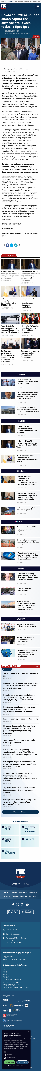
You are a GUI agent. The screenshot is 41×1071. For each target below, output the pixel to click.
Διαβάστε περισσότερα (18, 1048)
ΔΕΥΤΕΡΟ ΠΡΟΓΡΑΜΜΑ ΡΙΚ (13, 982)
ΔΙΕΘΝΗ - (5, 714)
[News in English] (10, 853)
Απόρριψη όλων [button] (22, 1062)
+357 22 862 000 (11, 930)
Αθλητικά (7, 896)
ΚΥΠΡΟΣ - (5, 678)
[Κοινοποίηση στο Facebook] (7, 245)
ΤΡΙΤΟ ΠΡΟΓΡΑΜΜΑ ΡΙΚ (11, 985)
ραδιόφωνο (28, 1)
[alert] (16, 1049)
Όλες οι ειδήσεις (20, 812)
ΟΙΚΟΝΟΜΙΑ (21, 471)
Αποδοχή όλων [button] (9, 1062)
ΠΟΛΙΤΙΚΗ (36, 37)
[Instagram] (22, 905)
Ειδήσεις (14, 892)
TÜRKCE (26, 884)
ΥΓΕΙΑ (21, 522)
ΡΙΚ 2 (5, 972)
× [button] (29, 1031)
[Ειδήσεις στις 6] (10, 841)
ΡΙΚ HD (5, 974)
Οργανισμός (33, 896)
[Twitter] (17, 905)
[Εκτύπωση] (19, 245)
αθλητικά (36, 1)
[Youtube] (27, 905)
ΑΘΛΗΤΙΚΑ (21, 619)
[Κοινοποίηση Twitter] (11, 245)
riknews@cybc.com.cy (13, 934)
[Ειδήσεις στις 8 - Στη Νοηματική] (29, 829)
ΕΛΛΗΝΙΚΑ (16, 884)
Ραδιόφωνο (33, 892)
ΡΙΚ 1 (5, 969)
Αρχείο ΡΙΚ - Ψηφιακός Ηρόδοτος (14, 959)
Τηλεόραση (23, 892)
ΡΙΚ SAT (5, 977)
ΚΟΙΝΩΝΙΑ (21, 374)
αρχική (3, 1)
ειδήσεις (11, 1)
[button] (5, 1052)
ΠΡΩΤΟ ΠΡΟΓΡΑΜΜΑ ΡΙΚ (12, 980)
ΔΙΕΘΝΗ (21, 569)
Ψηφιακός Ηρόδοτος (19, 896)
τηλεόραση (19, 1)
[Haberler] (29, 841)
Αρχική (6, 892)
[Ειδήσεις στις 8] (10, 829)
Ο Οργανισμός (7, 957)
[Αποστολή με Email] (16, 245)
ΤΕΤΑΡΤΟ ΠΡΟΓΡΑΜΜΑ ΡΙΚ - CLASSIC (16, 987)
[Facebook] (13, 905)
